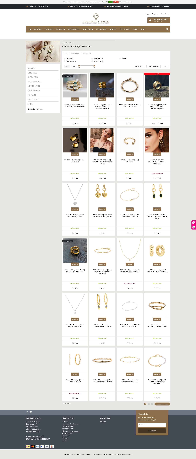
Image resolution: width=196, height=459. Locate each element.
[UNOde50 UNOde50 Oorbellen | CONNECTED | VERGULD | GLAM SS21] (157, 140)
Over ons (65, 421)
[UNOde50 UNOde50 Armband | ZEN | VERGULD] (130, 140)
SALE (135, 29)
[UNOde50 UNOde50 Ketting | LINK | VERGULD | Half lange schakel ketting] (102, 140)
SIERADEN (60, 29)
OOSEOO (110, 454)
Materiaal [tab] (75, 53)
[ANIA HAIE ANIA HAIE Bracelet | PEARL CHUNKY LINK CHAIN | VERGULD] (157, 360)
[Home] (30, 29)
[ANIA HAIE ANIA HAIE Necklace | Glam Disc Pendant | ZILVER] (75, 195)
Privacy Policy (67, 433)
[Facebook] (27, 412)
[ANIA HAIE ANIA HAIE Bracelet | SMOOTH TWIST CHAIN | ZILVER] (130, 305)
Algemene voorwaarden (70, 431)
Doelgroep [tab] (87, 53)
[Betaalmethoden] (40, 447)
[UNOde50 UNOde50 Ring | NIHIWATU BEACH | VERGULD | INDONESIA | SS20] (157, 85)
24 (165, 66)
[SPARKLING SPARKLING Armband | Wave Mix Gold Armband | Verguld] (102, 360)
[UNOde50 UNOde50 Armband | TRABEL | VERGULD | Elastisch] (130, 85)
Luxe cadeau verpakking (160, 6)
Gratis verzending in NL (39, 6)
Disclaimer (65, 436)
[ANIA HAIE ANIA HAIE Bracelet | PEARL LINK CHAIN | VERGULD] (130, 195)
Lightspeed (128, 454)
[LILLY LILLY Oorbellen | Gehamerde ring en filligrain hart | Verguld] (102, 195)
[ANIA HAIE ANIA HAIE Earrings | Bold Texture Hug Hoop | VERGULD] (157, 250)
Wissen (42, 109)
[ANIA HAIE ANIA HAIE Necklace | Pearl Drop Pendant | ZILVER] (75, 305)
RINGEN (113, 29)
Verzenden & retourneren (71, 424)
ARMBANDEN (73, 29)
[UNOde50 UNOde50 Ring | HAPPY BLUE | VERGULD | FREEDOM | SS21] (75, 85)
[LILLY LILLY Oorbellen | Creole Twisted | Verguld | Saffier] (102, 305)
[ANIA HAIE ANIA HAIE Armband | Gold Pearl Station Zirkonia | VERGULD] (102, 250)
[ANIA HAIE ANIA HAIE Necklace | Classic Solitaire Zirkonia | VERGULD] (130, 250)
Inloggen (147, 14)
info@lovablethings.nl (33, 429)
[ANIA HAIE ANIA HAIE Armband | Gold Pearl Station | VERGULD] (130, 360)
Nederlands (165, 14)
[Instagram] (31, 412)
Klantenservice (67, 429)
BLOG (143, 29)
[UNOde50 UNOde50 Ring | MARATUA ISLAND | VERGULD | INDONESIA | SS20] (102, 85)
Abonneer (152, 431)
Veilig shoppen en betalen (117, 6)
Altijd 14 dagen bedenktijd (81, 6)
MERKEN (38, 29)
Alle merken (138, 66)
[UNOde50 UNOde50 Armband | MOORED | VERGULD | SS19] (157, 305)
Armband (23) (64, 61)
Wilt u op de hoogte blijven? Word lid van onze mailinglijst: (147, 419)
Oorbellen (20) (92, 61)
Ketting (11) (92, 59)
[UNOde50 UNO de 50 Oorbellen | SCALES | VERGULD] (75, 140)
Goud (71, 43)
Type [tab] (65, 53)
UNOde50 (49, 29)
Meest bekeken (153, 66)
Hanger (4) (64, 59)
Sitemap (65, 438)
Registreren (156, 14)
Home (63, 43)
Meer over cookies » (126, 2)
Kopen (74, 99)
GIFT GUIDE (125, 29)
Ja (110, 2)
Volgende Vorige (162, 404)
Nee (116, 2)
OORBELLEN (101, 29)
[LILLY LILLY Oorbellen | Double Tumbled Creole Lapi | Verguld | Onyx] (157, 195)
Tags (67, 43)
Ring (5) (120, 59)
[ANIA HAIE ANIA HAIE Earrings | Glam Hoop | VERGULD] (75, 360)
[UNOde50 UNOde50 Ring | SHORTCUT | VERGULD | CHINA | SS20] (75, 250)
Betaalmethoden (68, 426)
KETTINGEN (88, 29)
